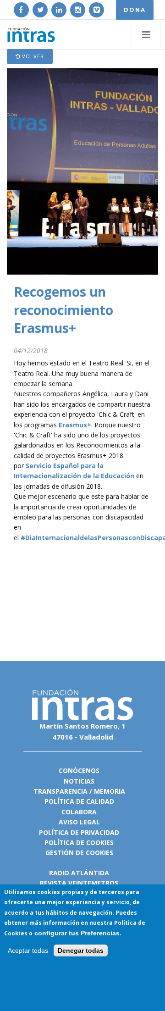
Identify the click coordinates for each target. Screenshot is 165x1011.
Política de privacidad (79, 832)
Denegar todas (81, 950)
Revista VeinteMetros (79, 882)
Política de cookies (79, 842)
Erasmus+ (75, 424)
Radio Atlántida (79, 872)
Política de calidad (79, 801)
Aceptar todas (28, 950)
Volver (32, 56)
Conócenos (79, 770)
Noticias (79, 781)
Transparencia (60, 791)
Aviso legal (79, 822)
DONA (135, 10)
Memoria (109, 791)
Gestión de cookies (79, 852)
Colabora (79, 811)
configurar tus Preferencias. (77, 933)
